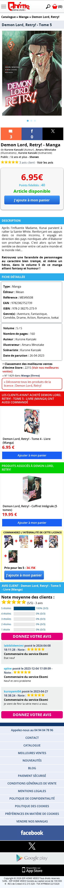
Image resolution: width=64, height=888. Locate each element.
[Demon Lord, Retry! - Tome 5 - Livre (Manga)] (13, 562)
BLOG (32, 768)
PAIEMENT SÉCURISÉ (32, 776)
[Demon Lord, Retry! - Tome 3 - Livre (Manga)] (38, 547)
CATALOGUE (32, 745)
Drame (21, 318)
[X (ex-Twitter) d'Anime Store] (32, 846)
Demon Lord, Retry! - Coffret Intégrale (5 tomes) (30, 508)
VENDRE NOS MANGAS (32, 821)
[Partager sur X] (52, 134)
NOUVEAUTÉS (32, 760)
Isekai (55, 318)
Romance (43, 318)
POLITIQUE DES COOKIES (32, 806)
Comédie (9, 318)
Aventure (23, 314)
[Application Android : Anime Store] (32, 858)
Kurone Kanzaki (13, 149)
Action (31, 318)
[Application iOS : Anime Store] (32, 870)
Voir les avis (45, 162)
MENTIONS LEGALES (32, 791)
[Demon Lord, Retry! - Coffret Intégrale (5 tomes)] (32, 488)
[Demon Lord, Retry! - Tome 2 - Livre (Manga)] (23, 547)
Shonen (34, 157)
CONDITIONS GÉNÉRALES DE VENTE (32, 783)
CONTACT (32, 738)
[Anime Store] (19, 6)
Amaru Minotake (46, 149)
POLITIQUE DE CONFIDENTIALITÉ (32, 798)
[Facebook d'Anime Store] (32, 833)
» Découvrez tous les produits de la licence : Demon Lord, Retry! (27, 384)
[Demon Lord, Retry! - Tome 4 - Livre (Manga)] (32, 421)
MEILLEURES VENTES (32, 753)
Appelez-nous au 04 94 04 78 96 (32, 730)
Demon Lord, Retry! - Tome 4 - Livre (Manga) (26, 440)
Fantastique (39, 314)
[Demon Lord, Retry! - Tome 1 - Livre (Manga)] (8, 547)
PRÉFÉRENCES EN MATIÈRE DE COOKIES (32, 814)
